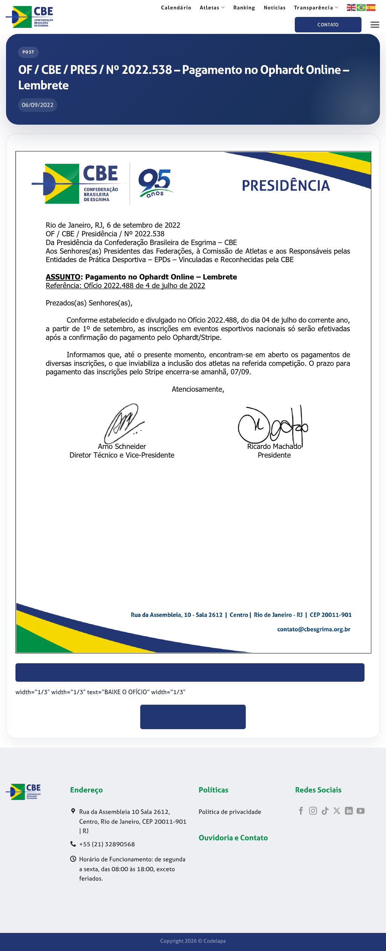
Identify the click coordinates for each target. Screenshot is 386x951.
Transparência (313, 7)
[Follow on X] (337, 811)
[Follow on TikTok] (325, 811)
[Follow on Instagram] (313, 811)
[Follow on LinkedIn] (349, 811)
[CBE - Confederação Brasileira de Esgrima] (41, 17)
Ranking (244, 7)
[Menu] (375, 25)
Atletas (210, 7)
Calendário (176, 7)
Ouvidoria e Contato (233, 837)
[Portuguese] (361, 7)
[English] (352, 7)
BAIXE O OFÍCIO (190, 672)
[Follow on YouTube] (361, 811)
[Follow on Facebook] (301, 811)
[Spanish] (371, 7)
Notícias (275, 7)
